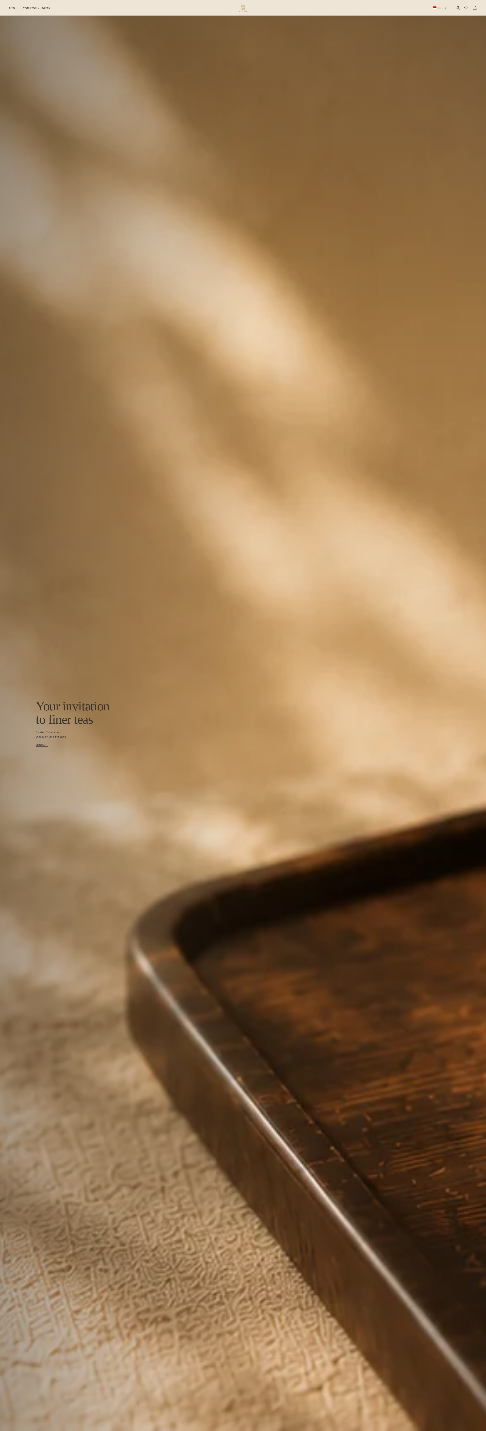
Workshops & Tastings (36, 7)
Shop (12, 7)
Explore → (42, 745)
